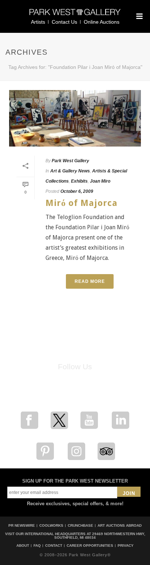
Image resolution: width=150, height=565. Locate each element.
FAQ (37, 546)
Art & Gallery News (70, 171)
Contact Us (64, 22)
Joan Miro (100, 181)
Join (129, 493)
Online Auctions (101, 22)
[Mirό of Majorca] (75, 118)
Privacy (126, 546)
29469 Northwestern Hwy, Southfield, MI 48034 (99, 535)
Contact (53, 546)
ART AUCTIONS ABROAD (120, 525)
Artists (38, 22)
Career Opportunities (90, 546)
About (22, 546)
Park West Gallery (70, 160)
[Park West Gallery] (75, 15)
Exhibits (79, 181)
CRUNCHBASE (80, 525)
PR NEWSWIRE (21, 525)
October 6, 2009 (76, 191)
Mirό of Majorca (82, 203)
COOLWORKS (51, 525)
